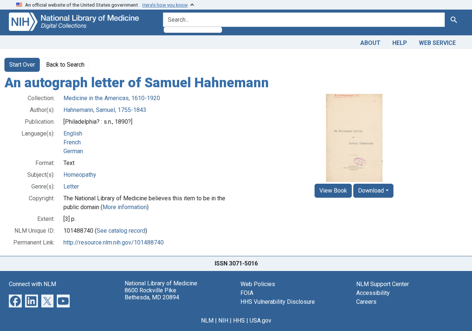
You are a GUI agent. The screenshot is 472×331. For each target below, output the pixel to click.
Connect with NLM (32, 284)
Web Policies (257, 284)
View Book (333, 190)
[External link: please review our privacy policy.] (15, 300)
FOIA (246, 292)
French (72, 142)
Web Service (437, 42)
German (73, 151)
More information (125, 207)
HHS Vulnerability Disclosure (277, 301)
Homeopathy (79, 174)
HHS (239, 320)
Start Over (22, 64)
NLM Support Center (382, 284)
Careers (366, 301)
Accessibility (373, 292)
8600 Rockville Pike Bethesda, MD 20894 (152, 294)
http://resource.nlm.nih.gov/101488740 (113, 242)
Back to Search (65, 64)
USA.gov (260, 320)
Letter (71, 186)
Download (371, 190)
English (72, 133)
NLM (207, 320)
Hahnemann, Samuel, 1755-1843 (104, 109)
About (370, 42)
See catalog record (121, 230)
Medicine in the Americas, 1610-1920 (111, 98)
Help (399, 42)
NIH (223, 320)
